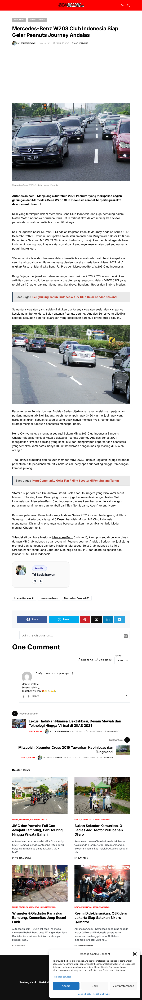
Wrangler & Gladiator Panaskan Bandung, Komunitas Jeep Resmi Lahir (39, 917)
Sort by (118, 655)
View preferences (123, 986)
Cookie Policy (84, 994)
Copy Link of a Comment (72, 673)
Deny (95, 986)
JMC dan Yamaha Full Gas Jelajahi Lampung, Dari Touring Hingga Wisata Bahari (37, 830)
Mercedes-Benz (62, 537)
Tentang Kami (28, 982)
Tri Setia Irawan (43, 574)
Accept (66, 986)
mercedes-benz (49, 598)
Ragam (39, 731)
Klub (15, 214)
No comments (113, 731)
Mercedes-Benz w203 (76, 598)
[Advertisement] (71, 76)
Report (126, 696)
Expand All (87, 659)
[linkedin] (41, 581)
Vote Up (23, 696)
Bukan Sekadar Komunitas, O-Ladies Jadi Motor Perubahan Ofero (98, 830)
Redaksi (44, 982)
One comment (81, 43)
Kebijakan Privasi (101, 994)
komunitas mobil (24, 598)
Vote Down (28, 696)
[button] (135, 954)
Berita (32, 731)
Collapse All (105, 659)
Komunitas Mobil (38, 20)
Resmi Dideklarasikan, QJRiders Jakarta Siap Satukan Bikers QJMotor (100, 917)
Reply (35, 695)
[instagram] (34, 581)
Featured (23, 907)
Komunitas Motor (38, 819)
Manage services (62, 976)
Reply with (126, 636)
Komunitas (19, 20)
